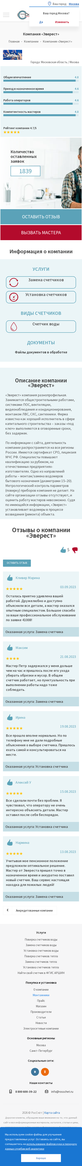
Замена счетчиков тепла (41, 962)
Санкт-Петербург (41, 1051)
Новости (41, 1023)
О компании (41, 989)
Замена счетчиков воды (41, 945)
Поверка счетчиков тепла (41, 956)
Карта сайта (52, 1113)
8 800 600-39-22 (25, 1091)
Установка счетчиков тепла (41, 967)
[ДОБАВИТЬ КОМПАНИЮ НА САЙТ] (7, 1161)
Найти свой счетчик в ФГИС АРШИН (41, 973)
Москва (41, 1045)
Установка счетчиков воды (41, 950)
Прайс (41, 1001)
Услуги (41, 932)
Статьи (41, 1017)
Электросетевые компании (41, 1028)
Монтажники (41, 995)
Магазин (41, 1006)
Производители (41, 1012)
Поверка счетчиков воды (41, 939)
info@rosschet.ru (62, 1091)
